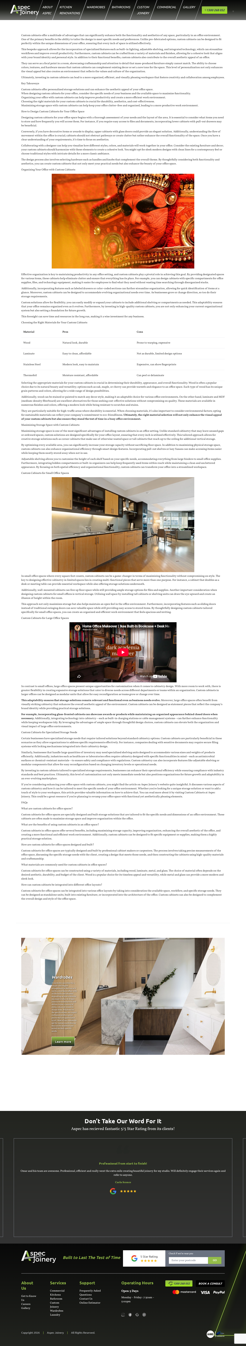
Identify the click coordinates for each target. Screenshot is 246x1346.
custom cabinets (128, 274)
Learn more (63, 1041)
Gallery (189, 7)
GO (215, 1260)
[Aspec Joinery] (216, 1334)
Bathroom (56, 1299)
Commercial (166, 7)
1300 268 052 (181, 1283)
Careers (25, 1304)
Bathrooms (121, 7)
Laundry (55, 1315)
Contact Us (85, 1299)
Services (58, 1282)
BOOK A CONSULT (210, 1283)
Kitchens (55, 1295)
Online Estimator (89, 1303)
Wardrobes (96, 7)
